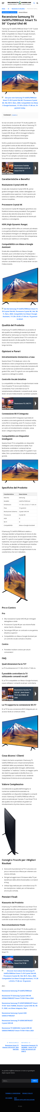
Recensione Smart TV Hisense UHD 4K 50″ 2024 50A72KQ (10, 1047)
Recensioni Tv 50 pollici (10, 12)
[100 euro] (19, 3)
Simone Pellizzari (23, 12)
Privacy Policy (27, 1093)
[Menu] (3, 3)
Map (15, 1098)
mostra (14, 115)
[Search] (37, 3)
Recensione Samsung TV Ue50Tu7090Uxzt (17, 991)
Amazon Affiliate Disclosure (24, 1099)
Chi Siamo (8, 1098)
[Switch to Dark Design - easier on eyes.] (34, 3)
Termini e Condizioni (12, 1093)
